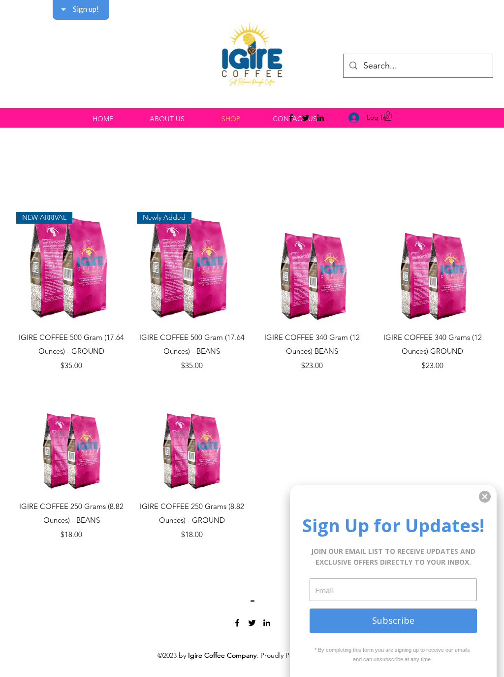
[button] (388, 116)
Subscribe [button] (393, 620)
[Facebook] (291, 118)
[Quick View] (312, 267)
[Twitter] (306, 118)
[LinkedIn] (320, 118)
